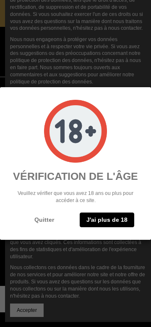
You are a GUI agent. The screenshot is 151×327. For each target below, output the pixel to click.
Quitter (44, 219)
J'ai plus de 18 (107, 219)
